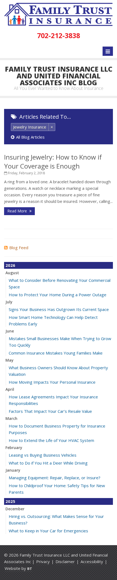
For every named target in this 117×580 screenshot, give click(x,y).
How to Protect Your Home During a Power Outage (57, 294)
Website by (18, 568)
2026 (10, 265)
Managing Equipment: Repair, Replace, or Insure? (54, 477)
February (13, 447)
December (14, 508)
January (12, 470)
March (11, 418)
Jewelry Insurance (29, 127)
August (12, 272)
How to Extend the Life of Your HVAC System (51, 440)
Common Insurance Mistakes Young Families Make (56, 353)
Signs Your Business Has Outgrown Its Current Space (59, 309)
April (9, 389)
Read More (17, 210)
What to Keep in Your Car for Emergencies (48, 530)
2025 (10, 501)
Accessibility (92, 561)
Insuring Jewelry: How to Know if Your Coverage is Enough (53, 161)
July (9, 301)
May (9, 360)
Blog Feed (18, 247)
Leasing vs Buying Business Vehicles (42, 455)
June (9, 331)
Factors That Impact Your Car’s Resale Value (50, 411)
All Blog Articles (30, 137)
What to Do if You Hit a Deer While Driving (48, 463)
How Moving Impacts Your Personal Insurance (52, 382)
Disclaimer (65, 561)
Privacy (43, 561)
